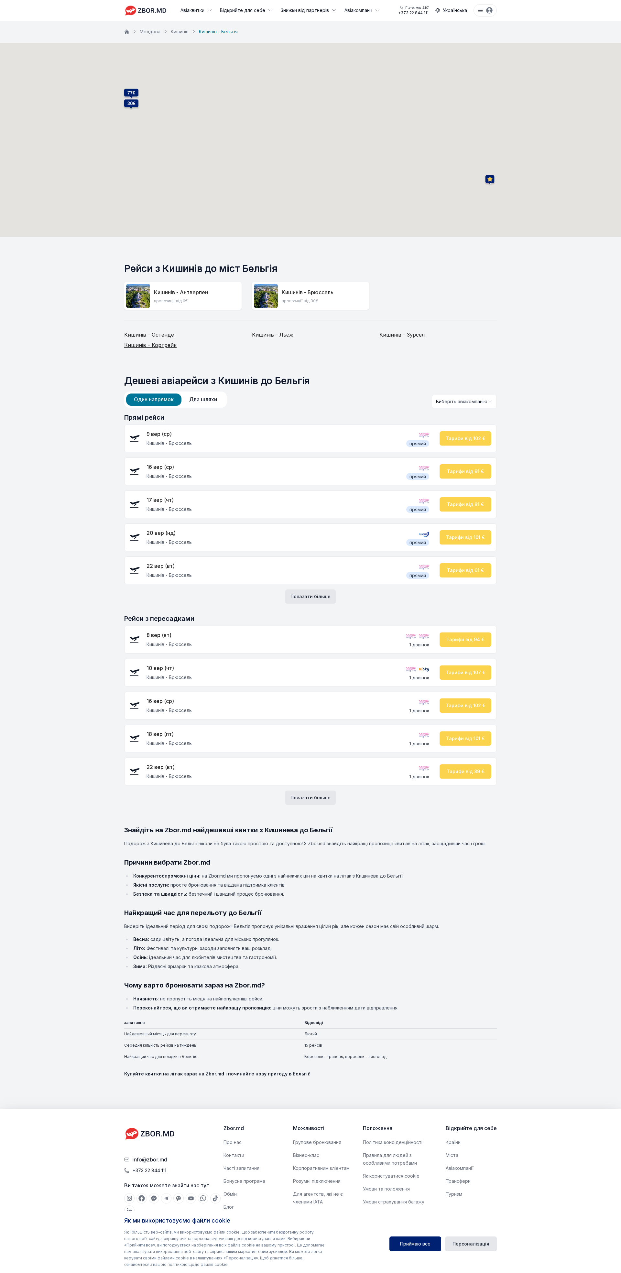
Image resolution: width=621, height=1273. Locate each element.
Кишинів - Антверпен (181, 292)
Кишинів (180, 31)
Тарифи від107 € (465, 672)
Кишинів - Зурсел (402, 334)
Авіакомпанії (358, 10)
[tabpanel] (310, 609)
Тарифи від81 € (465, 504)
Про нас (232, 1142)
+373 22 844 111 (413, 10)
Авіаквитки (192, 10)
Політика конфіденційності (392, 1142)
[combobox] (464, 401)
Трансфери (458, 1181)
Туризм (454, 1194)
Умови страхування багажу (393, 1201)
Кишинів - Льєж (272, 334)
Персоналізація (470, 1243)
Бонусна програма (244, 1181)
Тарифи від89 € (466, 771)
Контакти (233, 1155)
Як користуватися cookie (391, 1176)
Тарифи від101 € (465, 537)
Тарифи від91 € (465, 471)
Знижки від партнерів (305, 10)
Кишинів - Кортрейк (150, 345)
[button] (131, 103)
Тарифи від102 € (465, 438)
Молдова (150, 31)
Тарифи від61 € (465, 570)
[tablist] (175, 400)
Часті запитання (241, 1168)
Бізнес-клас (306, 1155)
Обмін (230, 1194)
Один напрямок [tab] (154, 399)
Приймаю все (415, 1243)
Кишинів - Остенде (149, 334)
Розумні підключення (317, 1181)
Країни (453, 1142)
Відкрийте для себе (242, 10)
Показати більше (310, 596)
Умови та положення (386, 1189)
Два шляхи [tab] (203, 399)
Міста (452, 1155)
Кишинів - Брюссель (307, 292)
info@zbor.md (150, 1159)
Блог (228, 1207)
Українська (455, 10)
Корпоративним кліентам (321, 1168)
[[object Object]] (129, 1198)
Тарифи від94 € (465, 639)
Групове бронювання (317, 1142)
